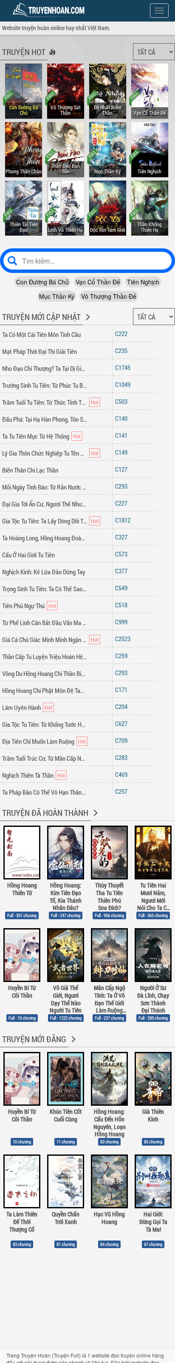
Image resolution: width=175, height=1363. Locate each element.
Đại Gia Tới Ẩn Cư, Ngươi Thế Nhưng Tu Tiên (44, 504)
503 (123, 401)
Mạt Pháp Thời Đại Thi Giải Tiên (39, 351)
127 (123, 469)
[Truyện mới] (87, 322)
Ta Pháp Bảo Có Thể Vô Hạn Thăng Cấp (44, 792)
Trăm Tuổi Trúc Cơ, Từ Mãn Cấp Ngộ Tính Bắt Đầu (44, 758)
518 (123, 605)
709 (123, 740)
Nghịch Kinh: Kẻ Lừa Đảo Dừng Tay (43, 571)
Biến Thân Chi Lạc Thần (30, 470)
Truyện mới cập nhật (41, 316)
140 (123, 418)
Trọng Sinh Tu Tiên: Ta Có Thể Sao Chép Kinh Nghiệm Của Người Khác (44, 588)
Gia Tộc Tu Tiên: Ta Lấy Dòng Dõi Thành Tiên (44, 521)
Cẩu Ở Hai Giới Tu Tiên (28, 555)
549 (123, 588)
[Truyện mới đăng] (72, 1044)
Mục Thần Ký (56, 296)
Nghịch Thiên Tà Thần (28, 775)
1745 (124, 367)
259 (123, 655)
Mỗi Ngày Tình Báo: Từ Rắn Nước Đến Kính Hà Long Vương (44, 487)
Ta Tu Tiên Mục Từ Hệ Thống (35, 436)
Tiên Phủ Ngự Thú (23, 605)
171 (123, 689)
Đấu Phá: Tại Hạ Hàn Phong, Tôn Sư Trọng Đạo (44, 419)
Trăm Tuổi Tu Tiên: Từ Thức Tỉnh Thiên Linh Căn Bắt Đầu (44, 402)
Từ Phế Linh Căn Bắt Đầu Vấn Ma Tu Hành (44, 622)
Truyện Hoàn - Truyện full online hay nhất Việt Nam (50, 10)
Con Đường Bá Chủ (42, 282)
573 (123, 554)
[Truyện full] (94, 818)
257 (123, 791)
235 (123, 350)
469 (123, 774)
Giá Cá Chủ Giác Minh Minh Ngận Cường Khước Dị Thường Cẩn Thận (44, 639)
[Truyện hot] (52, 57)
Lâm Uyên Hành (21, 707)
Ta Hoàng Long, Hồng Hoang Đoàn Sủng (44, 538)
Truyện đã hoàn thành (45, 812)
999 (123, 622)
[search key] (87, 261)
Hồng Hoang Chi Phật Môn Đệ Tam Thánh (44, 690)
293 (123, 486)
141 (123, 435)
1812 (124, 520)
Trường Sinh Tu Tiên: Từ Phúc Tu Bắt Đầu (44, 385)
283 (123, 757)
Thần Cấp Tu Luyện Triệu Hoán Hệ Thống (44, 656)
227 (123, 503)
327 (123, 537)
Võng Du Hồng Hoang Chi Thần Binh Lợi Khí (44, 673)
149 (123, 452)
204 (123, 706)
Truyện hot (23, 51)
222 (123, 333)
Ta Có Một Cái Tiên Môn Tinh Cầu (41, 334)
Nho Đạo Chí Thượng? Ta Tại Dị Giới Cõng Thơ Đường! (44, 368)
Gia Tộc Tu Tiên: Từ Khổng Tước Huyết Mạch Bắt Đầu (44, 724)
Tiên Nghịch (143, 282)
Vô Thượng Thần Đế (108, 296)
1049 (124, 384)
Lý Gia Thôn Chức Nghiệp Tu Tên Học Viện (44, 453)
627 (123, 723)
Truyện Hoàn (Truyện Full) (51, 1355)
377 (123, 571)
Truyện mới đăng (34, 1038)
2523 (124, 638)
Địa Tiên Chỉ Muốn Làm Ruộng (38, 741)
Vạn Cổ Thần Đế (98, 282)
